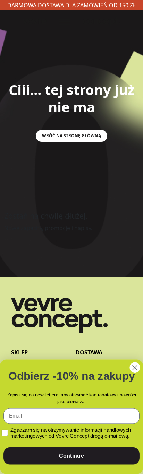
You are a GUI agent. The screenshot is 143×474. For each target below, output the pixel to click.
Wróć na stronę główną (71, 136)
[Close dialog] (135, 367)
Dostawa (89, 352)
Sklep (19, 352)
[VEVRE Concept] (59, 322)
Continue (71, 456)
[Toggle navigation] (71, 22)
